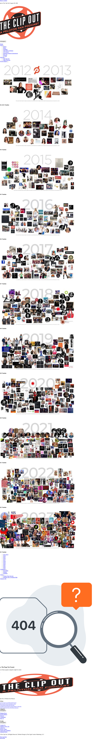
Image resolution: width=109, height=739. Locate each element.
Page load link (3, 737)
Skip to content (3, 0)
